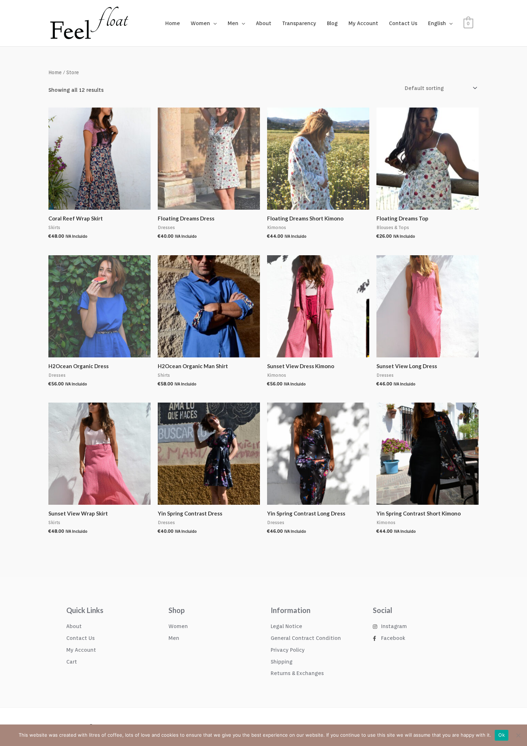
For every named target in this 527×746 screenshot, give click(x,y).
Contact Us (403, 23)
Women (200, 23)
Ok (501, 735)
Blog (332, 23)
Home (172, 23)
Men (233, 23)
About (263, 23)
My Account (363, 23)
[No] (518, 735)
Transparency (299, 23)
